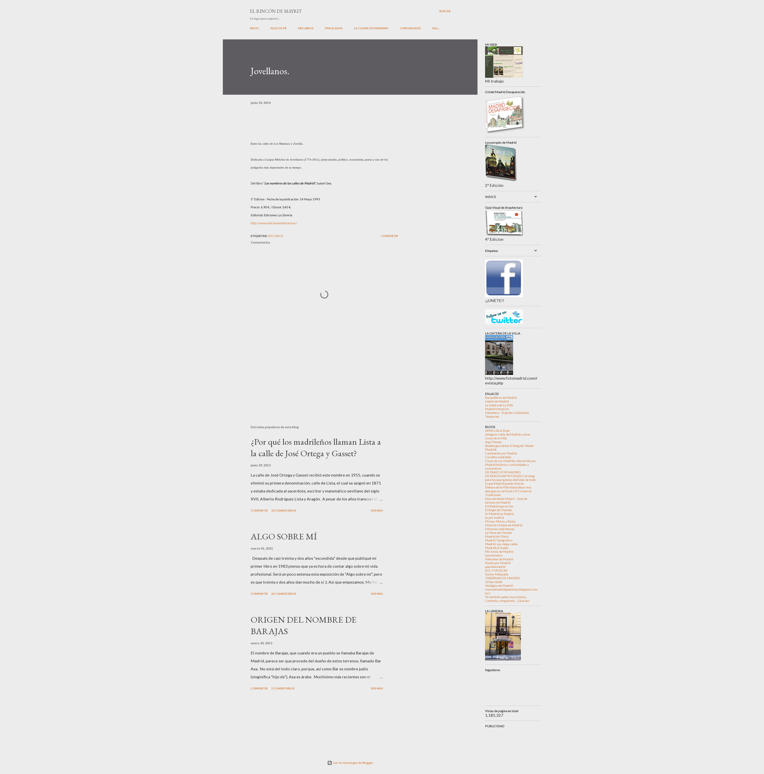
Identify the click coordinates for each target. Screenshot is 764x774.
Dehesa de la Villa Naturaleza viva (508, 487)
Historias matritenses (500, 529)
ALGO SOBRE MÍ (284, 536)
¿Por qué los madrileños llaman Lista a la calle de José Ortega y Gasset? (316, 447)
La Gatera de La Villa (499, 405)
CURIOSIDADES (410, 28)
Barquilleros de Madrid (501, 397)
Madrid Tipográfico (499, 540)
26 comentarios (283, 593)
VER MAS (377, 510)
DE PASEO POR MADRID (503, 472)
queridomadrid (495, 566)
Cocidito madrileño (498, 457)
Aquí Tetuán (493, 442)
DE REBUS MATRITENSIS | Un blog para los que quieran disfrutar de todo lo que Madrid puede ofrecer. (510, 479)
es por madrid (494, 517)
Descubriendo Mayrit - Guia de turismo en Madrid (506, 500)
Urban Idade (493, 582)
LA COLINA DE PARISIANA (371, 28)
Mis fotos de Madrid (499, 551)
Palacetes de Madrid (499, 559)
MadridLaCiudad (496, 548)
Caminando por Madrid (501, 453)
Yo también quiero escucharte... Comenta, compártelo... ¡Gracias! (507, 598)
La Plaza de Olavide (498, 532)
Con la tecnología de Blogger (352, 763)
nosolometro (494, 555)
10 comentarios (283, 510)
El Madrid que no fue (499, 506)
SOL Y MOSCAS (496, 570)
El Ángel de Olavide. (498, 510)
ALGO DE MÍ (278, 28)
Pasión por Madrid (498, 563)
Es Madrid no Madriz (499, 514)
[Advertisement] (318, 375)
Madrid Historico (497, 409)
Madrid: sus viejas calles (501, 544)
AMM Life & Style (497, 430)
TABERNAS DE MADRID (502, 578)
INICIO (254, 28)
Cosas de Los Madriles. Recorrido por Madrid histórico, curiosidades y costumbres (510, 464)
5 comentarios (282, 688)
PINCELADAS (333, 28)
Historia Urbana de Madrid (503, 525)
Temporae (492, 416)
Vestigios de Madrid (499, 585)
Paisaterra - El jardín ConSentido (507, 412)
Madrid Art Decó (497, 536)
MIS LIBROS (305, 28)
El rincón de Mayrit (276, 11)
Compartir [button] (389, 236)
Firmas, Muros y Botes (500, 521)
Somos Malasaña (496, 574)
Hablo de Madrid (497, 401)
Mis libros (275, 236)
